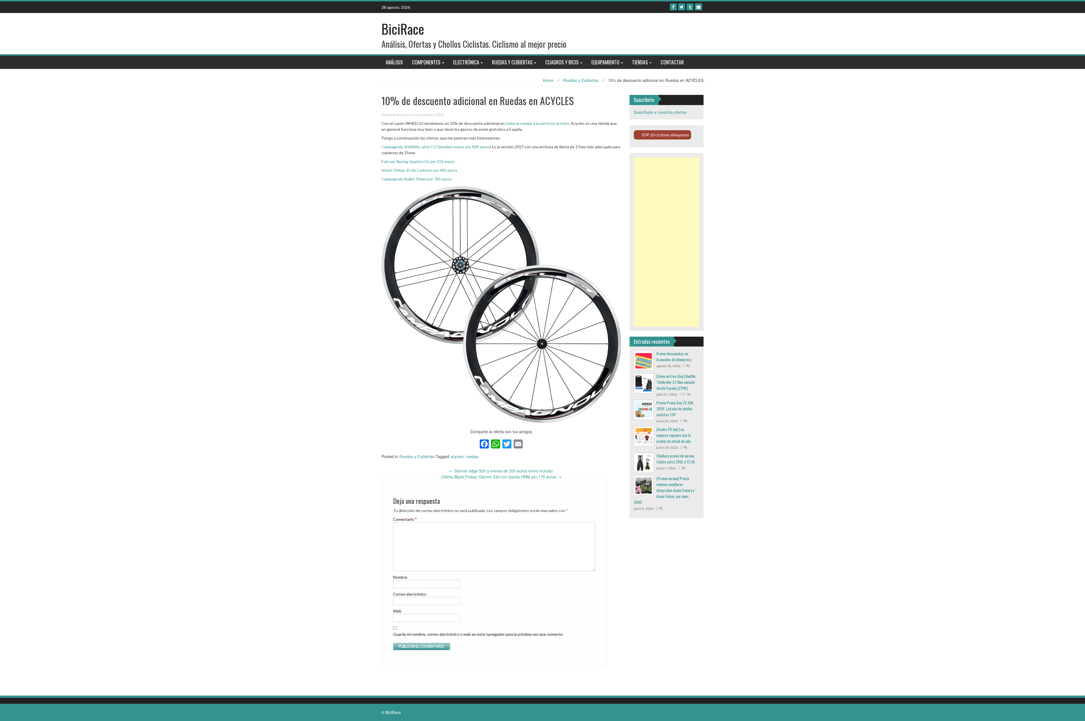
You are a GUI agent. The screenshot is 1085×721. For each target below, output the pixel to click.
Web (397, 611)
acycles (457, 456)
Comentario (405, 519)
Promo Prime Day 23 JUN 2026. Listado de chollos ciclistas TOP (674, 408)
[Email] (698, 6)
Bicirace (403, 115)
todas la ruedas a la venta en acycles (537, 123)
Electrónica (466, 62)
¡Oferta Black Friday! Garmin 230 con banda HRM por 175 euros (501, 477)
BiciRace (402, 29)
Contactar (672, 62)
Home (548, 80)
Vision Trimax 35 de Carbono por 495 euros (419, 170)
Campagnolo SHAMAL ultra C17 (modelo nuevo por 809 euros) (436, 146)
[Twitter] (681, 6)
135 (683, 394)
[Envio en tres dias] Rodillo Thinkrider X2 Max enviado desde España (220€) (675, 382)
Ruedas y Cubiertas (512, 62)
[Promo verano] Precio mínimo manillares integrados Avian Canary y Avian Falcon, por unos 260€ (664, 490)
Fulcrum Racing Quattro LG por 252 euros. (418, 161)
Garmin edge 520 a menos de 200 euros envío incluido (501, 471)
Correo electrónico (409, 594)
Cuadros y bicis (562, 62)
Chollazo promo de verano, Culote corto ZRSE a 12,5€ (675, 459)
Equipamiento (605, 62)
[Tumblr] (690, 6)
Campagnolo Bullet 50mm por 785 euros (416, 179)
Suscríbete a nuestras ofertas (660, 112)
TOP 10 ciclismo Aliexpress (665, 134)
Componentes (426, 62)
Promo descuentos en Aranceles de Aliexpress (673, 356)
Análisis (394, 62)
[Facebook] (673, 6)
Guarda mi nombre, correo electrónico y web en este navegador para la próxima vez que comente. (478, 634)
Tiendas (640, 62)
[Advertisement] (667, 242)
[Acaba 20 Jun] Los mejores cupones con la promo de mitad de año (673, 435)
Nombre (400, 577)
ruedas (472, 456)
